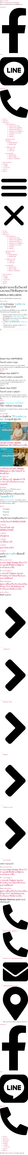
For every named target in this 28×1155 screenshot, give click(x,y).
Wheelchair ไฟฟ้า (10, 139)
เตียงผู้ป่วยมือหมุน (13, 142)
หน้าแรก (5, 119)
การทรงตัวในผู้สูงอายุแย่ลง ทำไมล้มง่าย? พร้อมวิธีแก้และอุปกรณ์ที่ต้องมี (12, 575)
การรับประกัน (6, 167)
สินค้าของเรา (6, 122)
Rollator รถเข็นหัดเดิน (14, 158)
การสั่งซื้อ (5, 166)
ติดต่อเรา (5, 171)
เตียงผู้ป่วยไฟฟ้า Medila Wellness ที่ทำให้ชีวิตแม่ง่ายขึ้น (13, 444)
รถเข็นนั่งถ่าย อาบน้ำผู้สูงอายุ (16, 131)
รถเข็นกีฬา (11, 134)
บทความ (5, 169)
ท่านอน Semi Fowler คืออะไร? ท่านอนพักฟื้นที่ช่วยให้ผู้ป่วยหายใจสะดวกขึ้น (13, 565)
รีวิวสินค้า (5, 164)
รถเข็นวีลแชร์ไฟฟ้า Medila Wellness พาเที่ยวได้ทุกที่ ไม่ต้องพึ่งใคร (12, 471)
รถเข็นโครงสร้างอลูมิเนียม (15, 127)
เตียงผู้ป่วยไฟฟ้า (12, 144)
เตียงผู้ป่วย (8, 141)
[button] (14, 201)
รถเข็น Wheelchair (10, 124)
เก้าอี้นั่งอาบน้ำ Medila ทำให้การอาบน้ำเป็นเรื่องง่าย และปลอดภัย (12, 481)
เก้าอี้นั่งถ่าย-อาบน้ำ (11, 147)
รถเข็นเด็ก (11, 136)
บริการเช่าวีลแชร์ (7, 162)
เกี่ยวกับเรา (5, 121)
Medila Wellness (9, 1153)
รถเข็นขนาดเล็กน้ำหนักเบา (15, 129)
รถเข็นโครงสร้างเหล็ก (14, 126)
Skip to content (4, 1)
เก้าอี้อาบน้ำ (12, 150)
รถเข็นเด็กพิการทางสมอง (15, 133)
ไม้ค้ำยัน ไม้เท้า (12, 155)
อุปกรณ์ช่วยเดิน (10, 153)
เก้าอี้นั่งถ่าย (11, 149)
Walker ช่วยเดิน (13, 157)
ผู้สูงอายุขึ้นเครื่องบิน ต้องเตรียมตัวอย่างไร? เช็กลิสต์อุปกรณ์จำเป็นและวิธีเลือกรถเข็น (13, 586)
